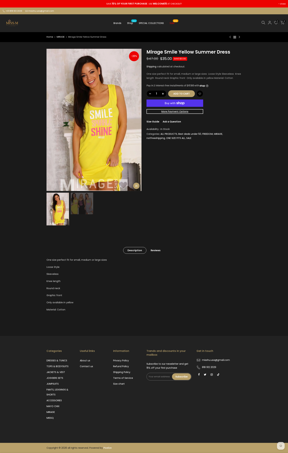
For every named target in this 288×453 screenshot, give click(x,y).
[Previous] (52, 119)
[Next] (135, 119)
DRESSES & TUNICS (56, 360)
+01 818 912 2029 (13, 10)
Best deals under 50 (189, 134)
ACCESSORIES (54, 400)
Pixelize (108, 448)
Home (49, 36)
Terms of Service (123, 378)
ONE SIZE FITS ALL (175, 138)
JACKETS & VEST (55, 372)
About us (85, 360)
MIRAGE (61, 36)
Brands (117, 23)
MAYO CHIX (53, 406)
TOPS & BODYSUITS (57, 366)
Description (135, 250)
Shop (131, 22)
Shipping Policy (121, 372)
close (283, 3)
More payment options (174, 111)
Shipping (151, 66)
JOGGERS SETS (54, 378)
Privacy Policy (121, 360)
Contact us (86, 366)
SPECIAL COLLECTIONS (151, 23)
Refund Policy (121, 366)
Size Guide (152, 121)
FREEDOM (207, 134)
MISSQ (50, 418)
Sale (173, 22)
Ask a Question (172, 121)
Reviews (155, 250)
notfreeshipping (155, 138)
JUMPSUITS (52, 383)
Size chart (119, 383)
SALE (188, 138)
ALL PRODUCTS (168, 134)
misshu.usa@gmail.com (41, 10)
